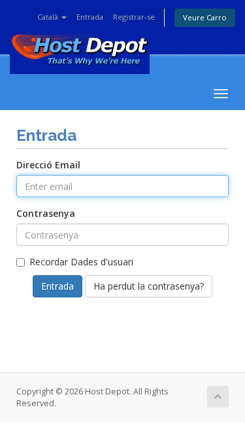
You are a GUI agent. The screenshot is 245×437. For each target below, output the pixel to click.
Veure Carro (205, 17)
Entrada (89, 17)
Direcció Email (48, 165)
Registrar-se (134, 17)
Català (48, 17)
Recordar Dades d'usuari (81, 262)
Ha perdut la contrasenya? (148, 286)
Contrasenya (45, 213)
